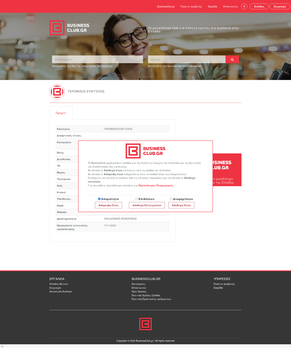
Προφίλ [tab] (61, 113)
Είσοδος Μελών (59, 283)
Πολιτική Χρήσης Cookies (146, 295)
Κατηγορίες (139, 283)
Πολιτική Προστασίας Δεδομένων (151, 299)
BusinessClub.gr (166, 6)
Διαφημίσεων (183, 199)
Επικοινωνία (230, 6)
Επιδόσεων (146, 199)
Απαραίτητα (110, 199)
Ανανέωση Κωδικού (61, 291)
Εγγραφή (280, 6)
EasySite (212, 6)
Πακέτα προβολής (191, 6)
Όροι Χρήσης (139, 291)
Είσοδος (259, 6)
